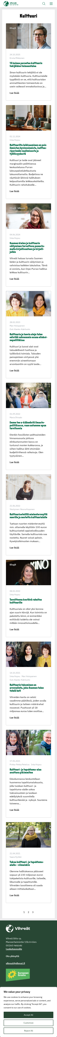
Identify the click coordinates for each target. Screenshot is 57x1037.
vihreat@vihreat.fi (15, 963)
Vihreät (16, 3)
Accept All (28, 1015)
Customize (28, 1022)
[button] (44, 3)
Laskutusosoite (14, 948)
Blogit (13, 28)
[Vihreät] (18, 928)
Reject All (28, 1030)
